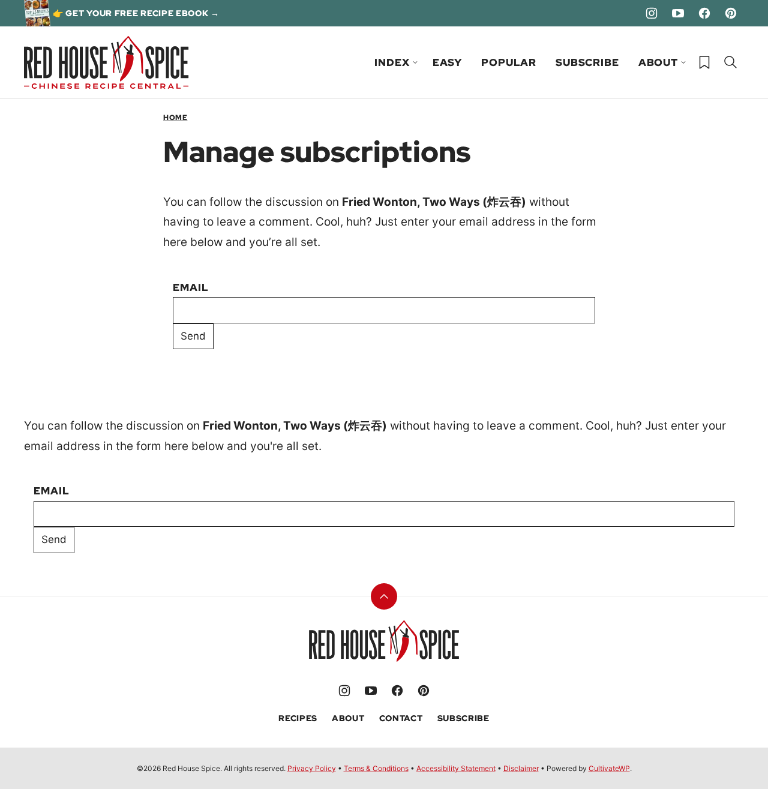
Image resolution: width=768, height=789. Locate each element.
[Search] (731, 62)
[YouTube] (678, 13)
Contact (401, 718)
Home (175, 117)
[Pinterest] (731, 13)
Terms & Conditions (376, 768)
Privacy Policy (311, 768)
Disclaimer (521, 768)
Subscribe (587, 62)
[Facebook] (704, 13)
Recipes (297, 718)
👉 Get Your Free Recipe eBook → (136, 13)
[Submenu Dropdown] (415, 62)
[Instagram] (651, 13)
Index (391, 62)
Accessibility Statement (456, 768)
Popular (508, 62)
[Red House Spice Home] (106, 62)
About (658, 62)
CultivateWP (609, 768)
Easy (447, 62)
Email (190, 287)
